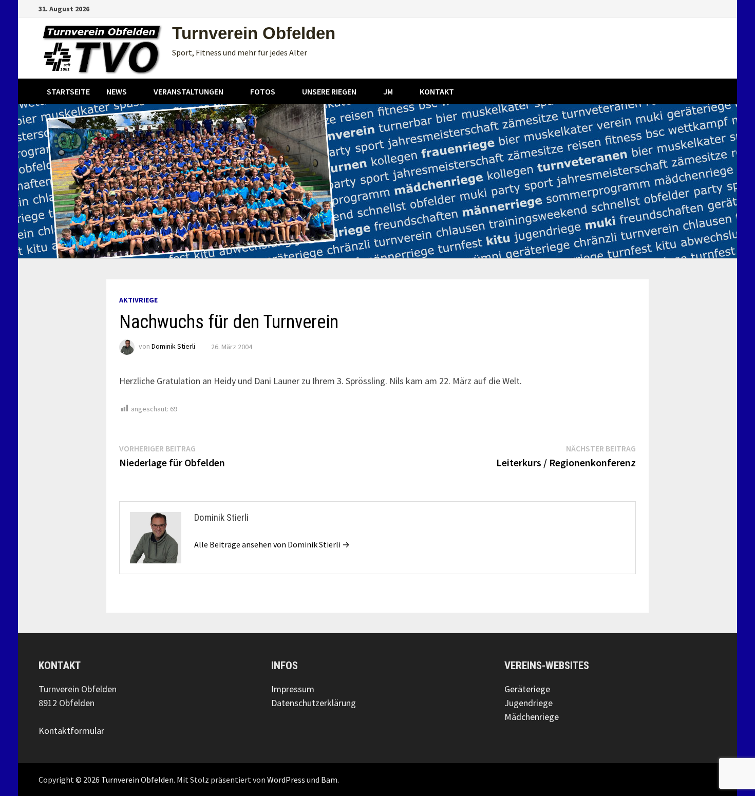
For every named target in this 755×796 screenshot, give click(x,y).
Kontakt (437, 91)
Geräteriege (527, 689)
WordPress (286, 779)
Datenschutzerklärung (313, 703)
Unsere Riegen (329, 91)
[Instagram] (699, 8)
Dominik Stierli (173, 346)
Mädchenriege (531, 717)
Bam (329, 779)
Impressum (292, 689)
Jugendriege (528, 703)
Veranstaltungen (188, 91)
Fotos (262, 91)
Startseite (68, 91)
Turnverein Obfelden (253, 33)
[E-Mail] (711, 8)
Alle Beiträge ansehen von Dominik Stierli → (272, 544)
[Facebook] (686, 8)
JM (388, 91)
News (116, 91)
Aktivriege (138, 300)
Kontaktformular (71, 730)
